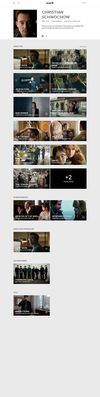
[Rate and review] (46, 66)
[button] (14, 3)
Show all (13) (83, 46)
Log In (84, 3)
